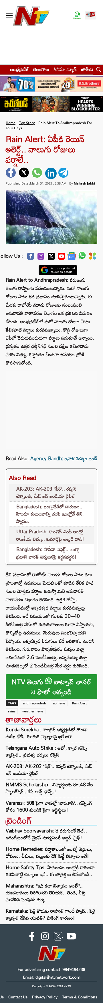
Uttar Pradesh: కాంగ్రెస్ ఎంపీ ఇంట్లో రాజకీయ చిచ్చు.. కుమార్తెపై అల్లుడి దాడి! (50, 535)
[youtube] (71, 937)
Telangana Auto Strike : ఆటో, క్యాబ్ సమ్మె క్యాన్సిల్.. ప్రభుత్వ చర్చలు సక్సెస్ (46, 751)
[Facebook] (30, 258)
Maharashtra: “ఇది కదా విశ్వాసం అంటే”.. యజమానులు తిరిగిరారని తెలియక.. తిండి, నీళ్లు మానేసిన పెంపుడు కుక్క (46, 892)
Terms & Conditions (79, 997)
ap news (59, 703)
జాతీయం (89, 69)
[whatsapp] (37, 173)
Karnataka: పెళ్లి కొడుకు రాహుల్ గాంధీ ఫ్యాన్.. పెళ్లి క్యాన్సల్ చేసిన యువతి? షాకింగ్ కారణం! (50, 914)
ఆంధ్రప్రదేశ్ (19, 69)
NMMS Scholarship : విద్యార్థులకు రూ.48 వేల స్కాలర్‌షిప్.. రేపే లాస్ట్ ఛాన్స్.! (49, 788)
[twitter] (24, 173)
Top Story (27, 122)
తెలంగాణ (41, 69)
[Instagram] (40, 258)
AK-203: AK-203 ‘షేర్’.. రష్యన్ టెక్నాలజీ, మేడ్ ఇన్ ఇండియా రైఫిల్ (46, 492)
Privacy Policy (45, 997)
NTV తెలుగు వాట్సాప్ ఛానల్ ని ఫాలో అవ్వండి (51, 686)
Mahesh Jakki (84, 183)
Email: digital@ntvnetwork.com (51, 977)
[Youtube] (61, 258)
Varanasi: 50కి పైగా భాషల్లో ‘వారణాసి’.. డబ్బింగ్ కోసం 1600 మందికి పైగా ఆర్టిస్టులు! (49, 806)
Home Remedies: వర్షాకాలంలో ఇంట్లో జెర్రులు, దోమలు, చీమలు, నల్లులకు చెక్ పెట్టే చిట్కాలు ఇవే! (49, 852)
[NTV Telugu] (31, 15)
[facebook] (11, 173)
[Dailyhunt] (92, 257)
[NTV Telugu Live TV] (90, 15)
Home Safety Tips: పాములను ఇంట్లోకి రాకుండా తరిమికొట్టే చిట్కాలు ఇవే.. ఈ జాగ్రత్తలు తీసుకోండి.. (50, 871)
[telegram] (64, 173)
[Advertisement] (51, 407)
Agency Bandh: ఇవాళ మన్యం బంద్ (63, 458)
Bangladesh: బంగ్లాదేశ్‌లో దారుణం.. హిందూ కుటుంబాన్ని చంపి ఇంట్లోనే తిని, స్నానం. (50, 514)
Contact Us (17, 997)
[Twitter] (51, 258)
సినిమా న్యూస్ (65, 69)
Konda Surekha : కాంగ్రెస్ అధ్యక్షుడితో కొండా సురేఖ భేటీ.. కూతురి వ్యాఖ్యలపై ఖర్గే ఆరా (47, 733)
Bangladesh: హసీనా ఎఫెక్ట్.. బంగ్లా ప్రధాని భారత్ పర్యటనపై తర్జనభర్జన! (48, 552)
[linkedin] (51, 173)
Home (10, 122)
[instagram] (44, 937)
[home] (3, 69)
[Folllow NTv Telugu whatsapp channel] (77, 15)
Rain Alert (79, 703)
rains (11, 711)
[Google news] (71, 257)
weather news (32, 711)
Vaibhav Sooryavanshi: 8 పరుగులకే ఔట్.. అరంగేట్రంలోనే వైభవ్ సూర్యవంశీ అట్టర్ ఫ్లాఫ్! (46, 834)
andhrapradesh (34, 703)
